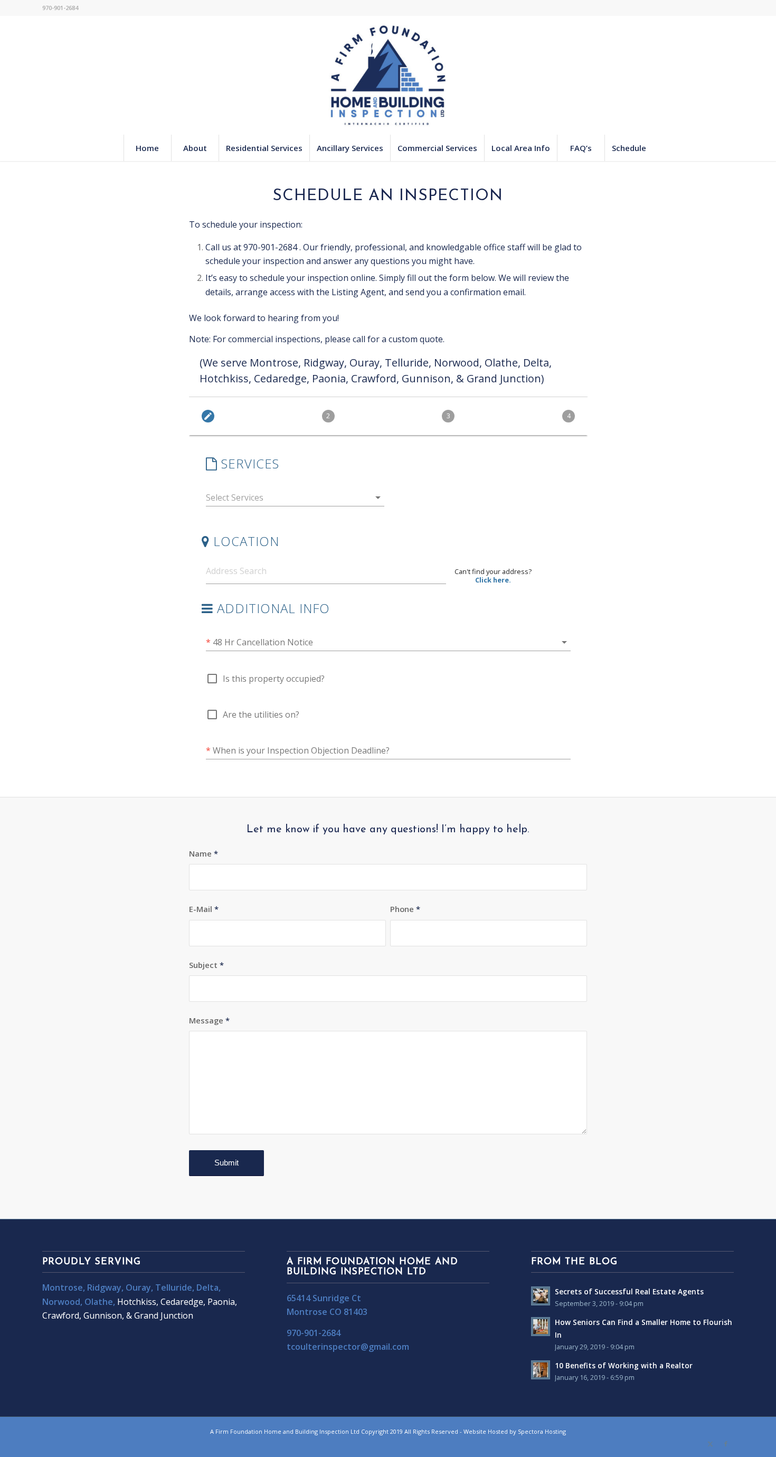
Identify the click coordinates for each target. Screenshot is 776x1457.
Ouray (138, 1287)
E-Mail (204, 909)
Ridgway (104, 1287)
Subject (206, 965)
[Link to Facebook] (726, 1444)
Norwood (61, 1302)
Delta (207, 1287)
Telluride (173, 1287)
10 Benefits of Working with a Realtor (624, 1365)
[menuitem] (147, 148)
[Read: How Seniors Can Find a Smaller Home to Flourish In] (540, 1326)
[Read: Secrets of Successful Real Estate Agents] (540, 1295)
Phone (405, 909)
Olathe (98, 1302)
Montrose (62, 1287)
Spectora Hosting (542, 1431)
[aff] (388, 75)
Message (209, 1020)
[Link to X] (710, 1444)
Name (203, 853)
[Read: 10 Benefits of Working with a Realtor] (540, 1369)
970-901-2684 (270, 247)
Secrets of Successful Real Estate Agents (629, 1291)
